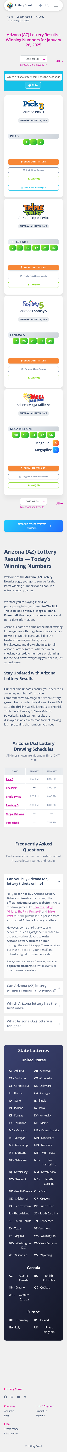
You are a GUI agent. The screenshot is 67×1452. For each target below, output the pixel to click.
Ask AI (35, 85)
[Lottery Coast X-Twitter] (24, 1398)
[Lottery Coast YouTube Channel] (17, 1398)
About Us (9, 1411)
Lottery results (24, 16)
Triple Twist (13, 797)
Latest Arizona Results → (33, 64)
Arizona (40, 16)
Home (10, 16)
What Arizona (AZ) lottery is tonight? (30, 1023)
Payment (40, 1415)
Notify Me (35, 178)
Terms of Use (11, 1428)
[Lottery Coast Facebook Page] (4, 1398)
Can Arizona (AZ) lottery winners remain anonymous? (31, 988)
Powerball (12, 823)
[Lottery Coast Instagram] (11, 1398)
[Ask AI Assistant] (40, 5)
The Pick (11, 788)
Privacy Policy (11, 1433)
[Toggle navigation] (55, 5)
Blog (6, 1415)
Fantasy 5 (12, 805)
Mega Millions (15, 814)
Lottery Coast (35, 1446)
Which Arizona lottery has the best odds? (32, 1005)
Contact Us (41, 1411)
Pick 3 (9, 779)
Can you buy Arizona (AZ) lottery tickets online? (27, 881)
